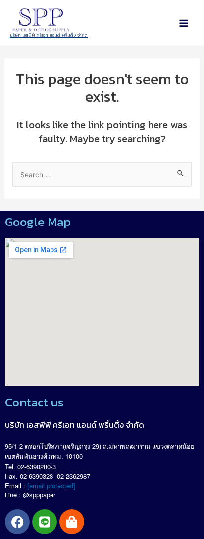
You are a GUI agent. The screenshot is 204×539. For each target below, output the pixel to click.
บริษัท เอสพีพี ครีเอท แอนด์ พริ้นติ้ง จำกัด (49, 35)
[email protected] (51, 485)
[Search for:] (102, 174)
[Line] (44, 521)
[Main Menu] (183, 23)
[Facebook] (17, 521)
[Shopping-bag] (71, 521)
